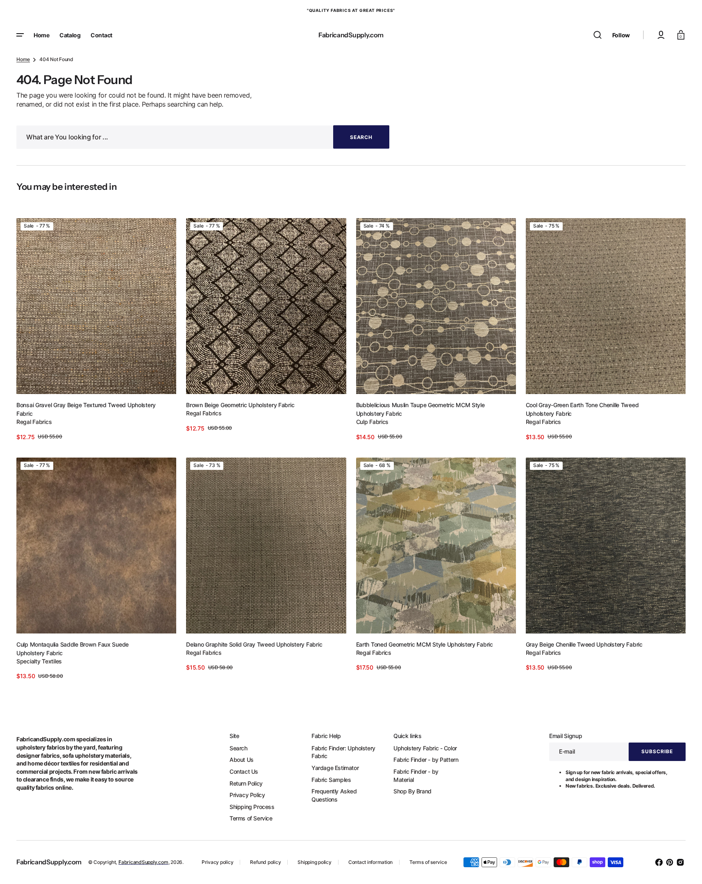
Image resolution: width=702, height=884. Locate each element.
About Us (241, 759)
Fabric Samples (331, 779)
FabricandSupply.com (143, 862)
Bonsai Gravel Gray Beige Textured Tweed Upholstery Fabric (86, 409)
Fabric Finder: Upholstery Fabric (343, 752)
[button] (597, 35)
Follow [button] (621, 35)
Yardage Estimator (335, 767)
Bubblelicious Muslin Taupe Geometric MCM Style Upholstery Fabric (420, 409)
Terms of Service (251, 818)
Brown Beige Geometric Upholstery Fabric (240, 404)
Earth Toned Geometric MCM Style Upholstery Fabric (424, 644)
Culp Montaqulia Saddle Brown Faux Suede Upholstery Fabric (72, 648)
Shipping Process (252, 806)
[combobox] (202, 137)
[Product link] (96, 329)
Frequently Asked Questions (334, 795)
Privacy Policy (247, 794)
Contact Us (243, 771)
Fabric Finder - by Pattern (425, 759)
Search (238, 748)
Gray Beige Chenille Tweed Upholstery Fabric (584, 644)
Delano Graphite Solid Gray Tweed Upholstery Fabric (254, 644)
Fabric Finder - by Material (415, 775)
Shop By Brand (412, 791)
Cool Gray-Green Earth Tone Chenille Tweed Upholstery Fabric (582, 409)
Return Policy (246, 783)
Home (23, 59)
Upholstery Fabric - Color (425, 748)
